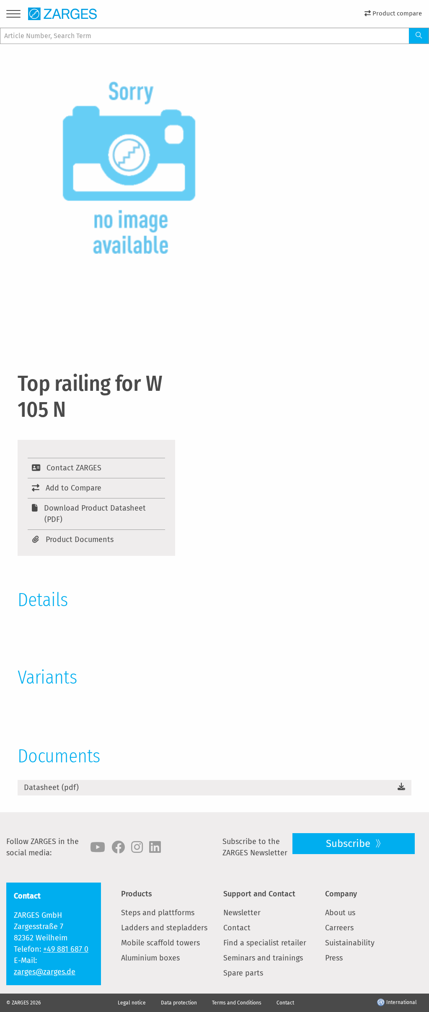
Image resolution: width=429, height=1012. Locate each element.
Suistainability (350, 942)
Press (334, 958)
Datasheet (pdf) (51, 787)
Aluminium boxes (150, 958)
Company (341, 893)
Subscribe (349, 843)
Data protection (179, 1003)
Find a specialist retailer (264, 942)
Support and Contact (259, 893)
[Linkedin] (155, 847)
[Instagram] (137, 847)
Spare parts (243, 973)
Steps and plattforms (157, 912)
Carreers (339, 927)
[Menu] (13, 15)
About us (340, 912)
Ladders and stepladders (164, 927)
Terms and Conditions (236, 1003)
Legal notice (132, 1003)
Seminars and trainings (263, 958)
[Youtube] (97, 847)
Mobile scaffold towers (160, 942)
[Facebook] (118, 847)
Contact (237, 927)
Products (136, 893)
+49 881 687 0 (65, 949)
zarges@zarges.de (44, 971)
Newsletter (242, 912)
